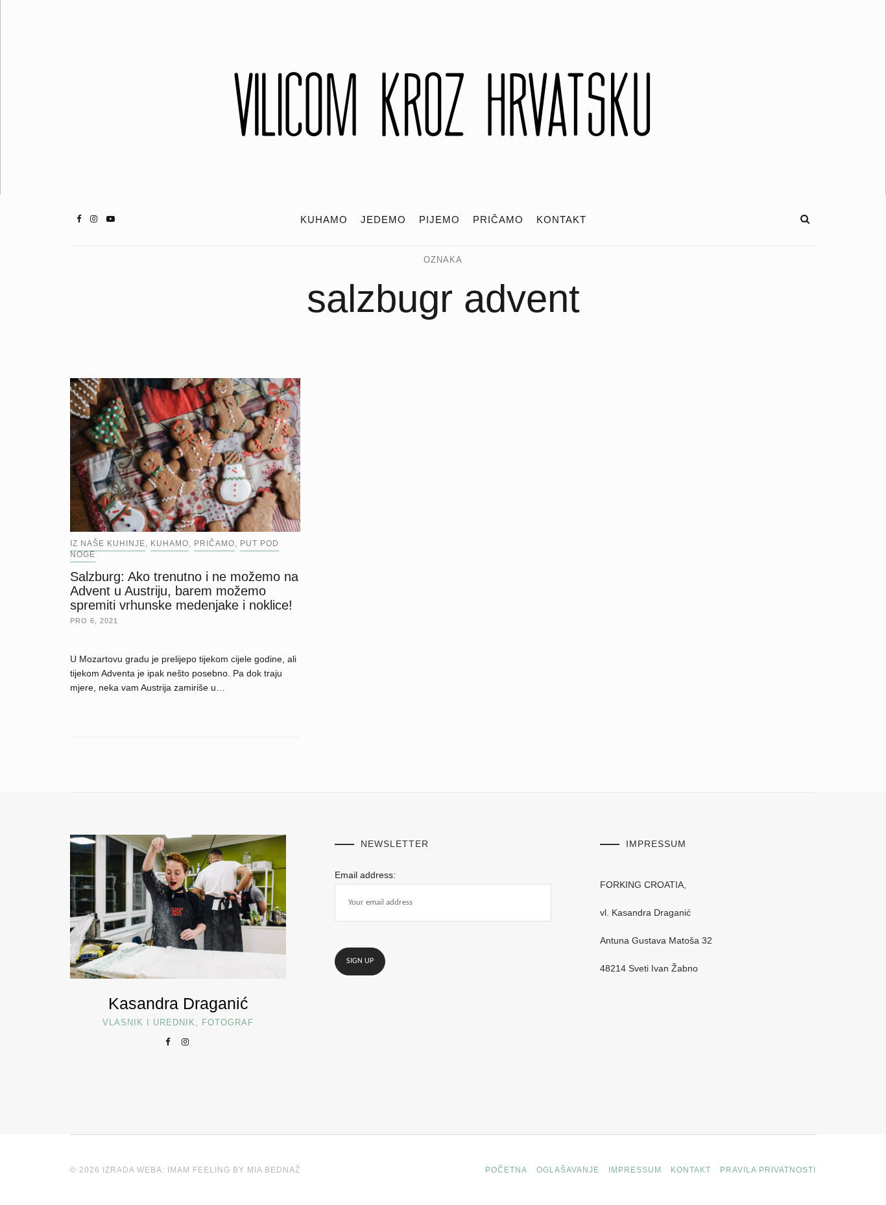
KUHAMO (324, 220)
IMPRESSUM (635, 1170)
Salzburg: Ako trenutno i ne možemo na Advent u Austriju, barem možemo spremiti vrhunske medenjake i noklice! (184, 590)
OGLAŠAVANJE (567, 1170)
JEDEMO (383, 220)
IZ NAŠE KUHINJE (107, 543)
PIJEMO (439, 220)
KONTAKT (561, 220)
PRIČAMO (498, 220)
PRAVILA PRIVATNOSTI (768, 1170)
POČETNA (506, 1170)
